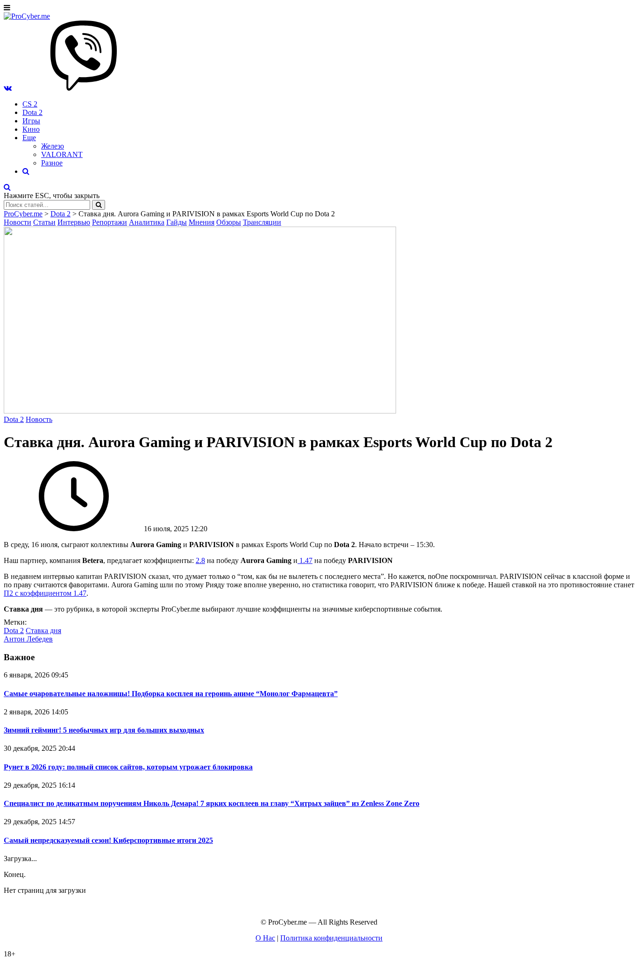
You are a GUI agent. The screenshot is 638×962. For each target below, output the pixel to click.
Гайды (176, 222)
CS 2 (29, 104)
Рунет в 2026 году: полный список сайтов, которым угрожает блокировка (128, 767)
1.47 (305, 560)
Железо (52, 146)
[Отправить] (98, 205)
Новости (17, 222)
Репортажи (109, 222)
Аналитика (146, 222)
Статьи (44, 222)
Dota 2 (32, 112)
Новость (39, 419)
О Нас (265, 938)
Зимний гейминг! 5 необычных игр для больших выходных (104, 730)
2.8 (200, 560)
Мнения (201, 222)
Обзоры (228, 222)
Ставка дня (43, 630)
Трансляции (262, 222)
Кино (31, 129)
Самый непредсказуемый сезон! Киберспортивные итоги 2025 (108, 840)
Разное (52, 163)
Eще (29, 138)
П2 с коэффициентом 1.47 (45, 593)
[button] (8, 88)
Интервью (73, 222)
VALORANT (62, 154)
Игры (31, 121)
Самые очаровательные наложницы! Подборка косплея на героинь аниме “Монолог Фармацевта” (171, 694)
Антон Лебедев (28, 639)
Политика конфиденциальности (331, 938)
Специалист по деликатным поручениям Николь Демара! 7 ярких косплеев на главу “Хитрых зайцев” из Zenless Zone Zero (211, 803)
